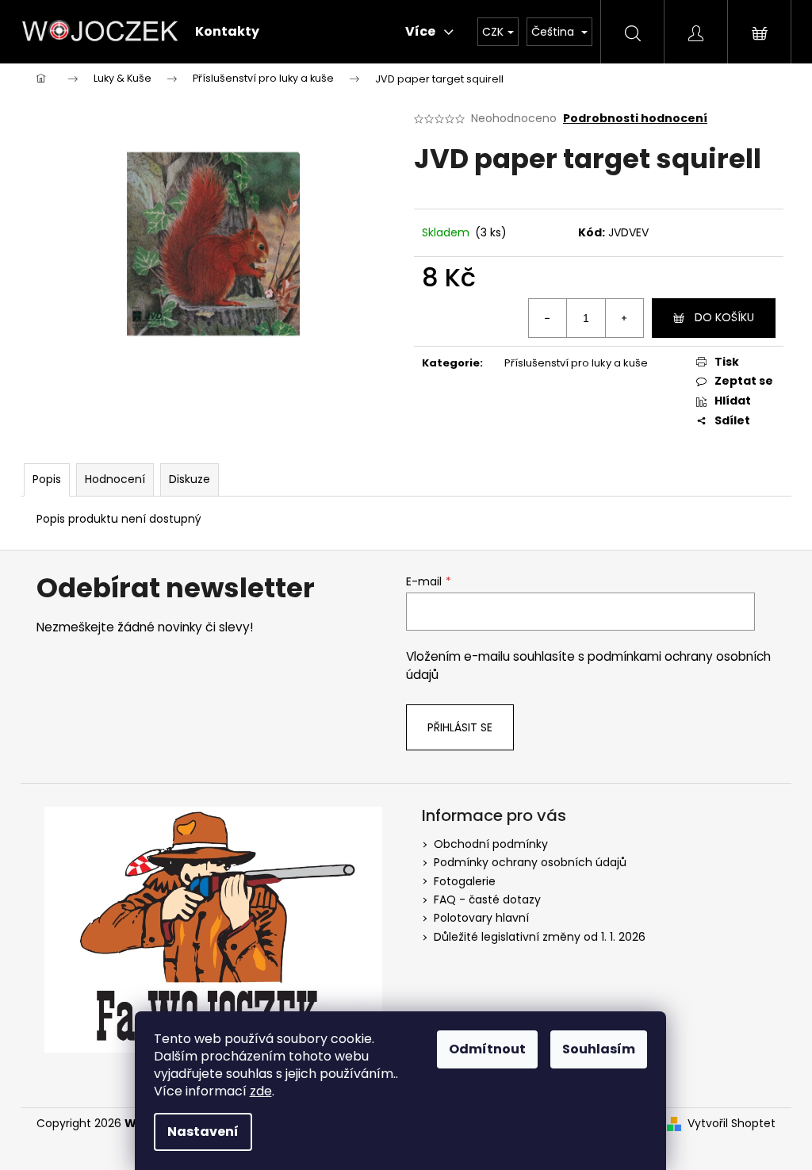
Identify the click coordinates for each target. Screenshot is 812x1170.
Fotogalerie (465, 881)
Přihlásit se (459, 727)
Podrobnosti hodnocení (635, 118)
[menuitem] (227, 31)
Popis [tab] (47, 479)
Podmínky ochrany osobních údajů (530, 862)
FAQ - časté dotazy (487, 899)
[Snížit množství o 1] (548, 318)
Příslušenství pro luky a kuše (576, 362)
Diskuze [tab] (189, 479)
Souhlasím (598, 1049)
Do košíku (724, 317)
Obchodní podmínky (491, 844)
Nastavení (203, 1131)
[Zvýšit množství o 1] (624, 318)
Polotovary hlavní (481, 918)
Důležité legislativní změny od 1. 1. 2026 (539, 937)
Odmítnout (487, 1049)
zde (261, 1091)
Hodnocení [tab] (115, 479)
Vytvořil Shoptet (732, 1123)
